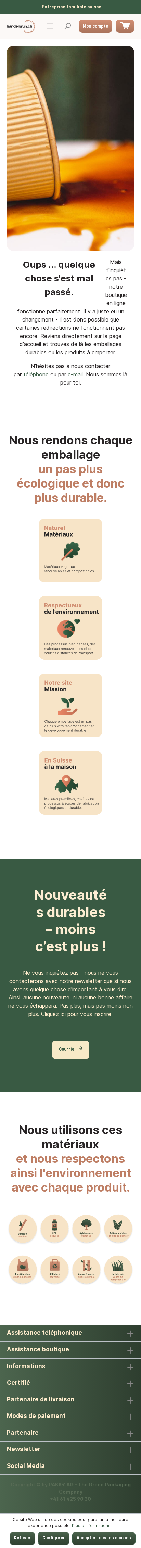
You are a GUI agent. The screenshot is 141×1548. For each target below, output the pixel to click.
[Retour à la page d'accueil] (21, 26)
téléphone (36, 374)
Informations (26, 1366)
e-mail (75, 374)
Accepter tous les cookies (104, 1538)
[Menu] (50, 26)
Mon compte (95, 26)
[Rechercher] (67, 26)
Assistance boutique (38, 1349)
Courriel (67, 1049)
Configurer (53, 1538)
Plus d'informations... (93, 1525)
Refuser (22, 1538)
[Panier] (125, 26)
